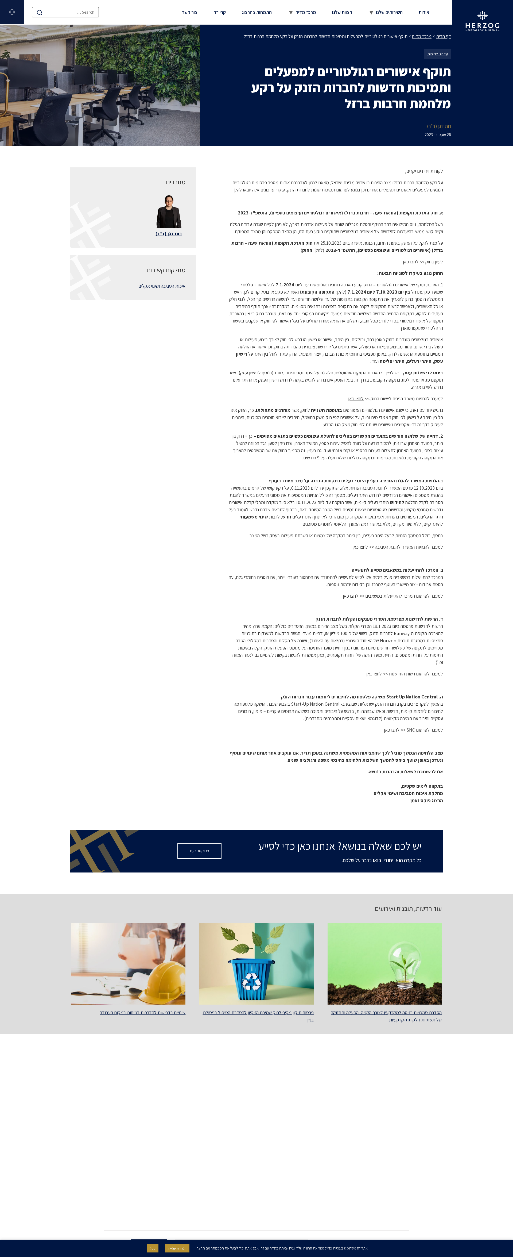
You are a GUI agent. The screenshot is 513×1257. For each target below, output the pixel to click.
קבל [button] (152, 1248)
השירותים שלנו (389, 12)
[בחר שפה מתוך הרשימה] (12, 12)
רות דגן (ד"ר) (439, 126)
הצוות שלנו (342, 12)
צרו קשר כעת (199, 850)
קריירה (219, 12)
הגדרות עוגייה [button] (177, 1248)
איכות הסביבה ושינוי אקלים (161, 286)
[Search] (39, 12)
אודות (424, 12)
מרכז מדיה (306, 12)
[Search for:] (65, 12)
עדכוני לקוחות (438, 53)
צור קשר (189, 12)
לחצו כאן (410, 262)
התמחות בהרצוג (257, 12)
